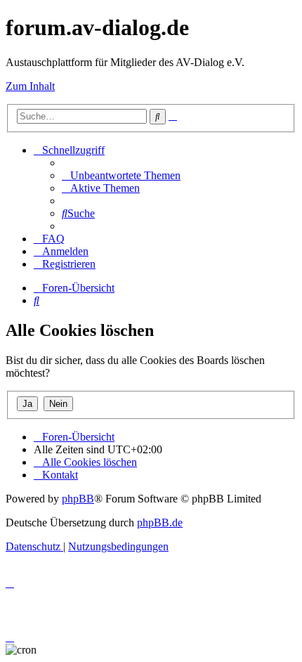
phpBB (78, 499)
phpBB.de (160, 522)
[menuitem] (121, 175)
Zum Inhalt (30, 86)
